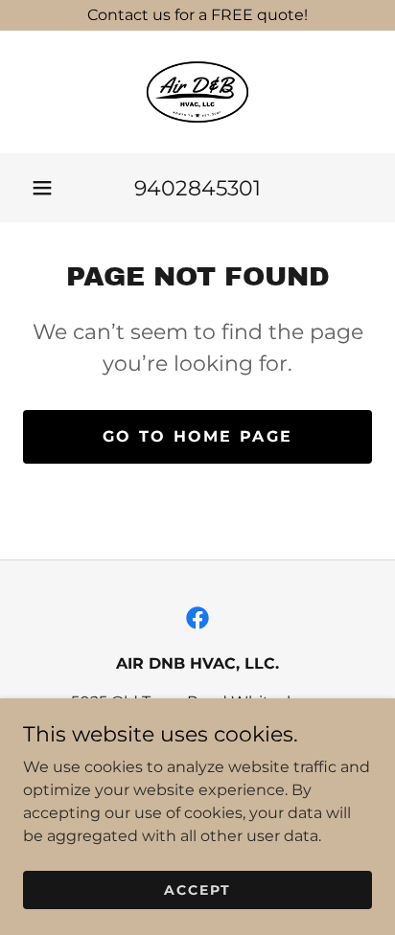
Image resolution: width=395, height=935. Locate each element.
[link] (197, 92)
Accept (197, 889)
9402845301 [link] (197, 188)
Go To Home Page (197, 436)
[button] (42, 188)
